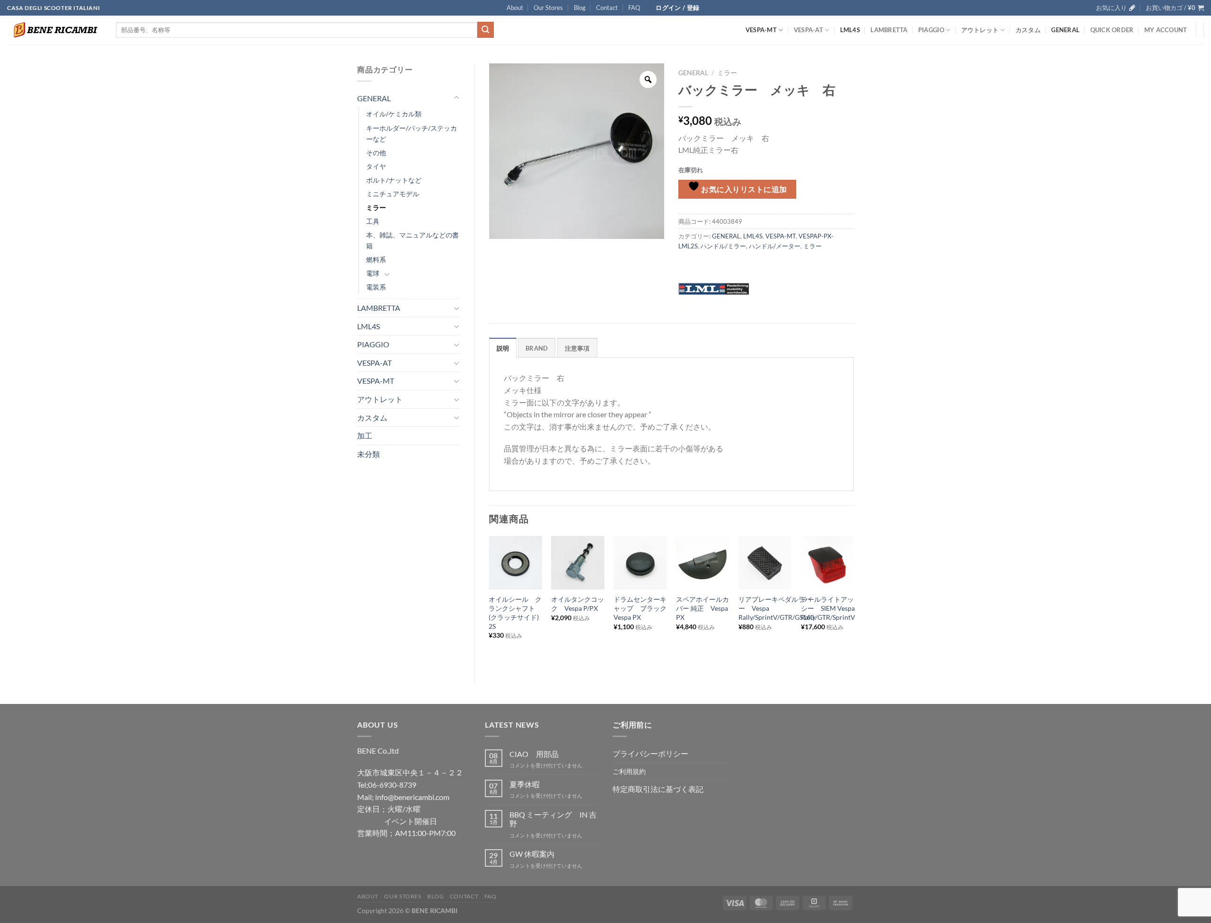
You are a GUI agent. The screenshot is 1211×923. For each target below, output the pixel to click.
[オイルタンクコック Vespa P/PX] (577, 562)
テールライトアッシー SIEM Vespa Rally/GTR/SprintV (828, 608)
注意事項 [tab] (577, 348)
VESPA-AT (808, 30)
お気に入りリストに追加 (743, 189)
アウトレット (980, 30)
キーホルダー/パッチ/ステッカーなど (411, 133)
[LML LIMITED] (713, 288)
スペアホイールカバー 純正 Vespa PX (702, 608)
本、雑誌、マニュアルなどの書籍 (412, 240)
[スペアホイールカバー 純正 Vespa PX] (702, 562)
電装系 (376, 287)
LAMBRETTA (888, 30)
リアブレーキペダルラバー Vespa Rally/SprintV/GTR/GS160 (776, 608)
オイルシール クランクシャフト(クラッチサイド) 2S (515, 612)
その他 (376, 153)
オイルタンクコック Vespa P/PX (577, 603)
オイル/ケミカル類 (393, 114)
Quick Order (1112, 30)
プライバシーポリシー (650, 753)
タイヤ (376, 166)
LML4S (850, 30)
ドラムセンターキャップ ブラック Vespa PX (640, 608)
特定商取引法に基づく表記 (658, 788)
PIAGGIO (931, 30)
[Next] (853, 602)
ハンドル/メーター (774, 246)
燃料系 (376, 259)
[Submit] (485, 30)
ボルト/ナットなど (393, 180)
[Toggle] (456, 98)
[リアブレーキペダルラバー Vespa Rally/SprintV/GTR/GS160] (764, 562)
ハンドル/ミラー (723, 246)
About (515, 7)
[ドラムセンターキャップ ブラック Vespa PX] (640, 562)
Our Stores (548, 7)
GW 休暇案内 (531, 853)
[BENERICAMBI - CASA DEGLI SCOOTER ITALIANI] (54, 30)
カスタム (1028, 30)
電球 (372, 273)
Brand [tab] (537, 348)
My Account (1165, 30)
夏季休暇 (524, 784)
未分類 (368, 453)
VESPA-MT (761, 30)
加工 (364, 435)
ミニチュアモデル (392, 194)
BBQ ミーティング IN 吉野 (553, 819)
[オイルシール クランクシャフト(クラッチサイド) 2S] (515, 562)
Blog (580, 7)
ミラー (376, 207)
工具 (372, 221)
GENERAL (1065, 30)
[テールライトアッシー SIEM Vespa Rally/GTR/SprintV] (827, 562)
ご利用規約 (629, 771)
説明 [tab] (503, 348)
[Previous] (490, 602)
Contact (607, 7)
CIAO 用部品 (534, 753)
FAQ (634, 7)
